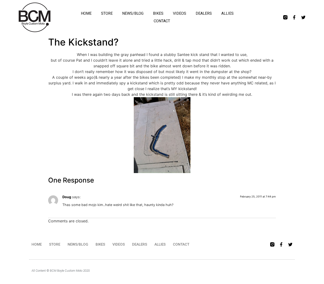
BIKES (158, 13)
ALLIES (227, 13)
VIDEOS (179, 13)
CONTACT (162, 21)
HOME (86, 13)
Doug (66, 197)
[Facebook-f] (294, 17)
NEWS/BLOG (132, 13)
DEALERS (204, 13)
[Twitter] (303, 17)
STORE (107, 13)
